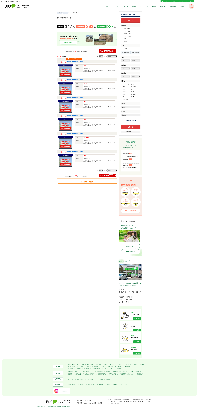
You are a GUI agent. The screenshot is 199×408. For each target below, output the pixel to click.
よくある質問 (118, 368)
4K (124, 96)
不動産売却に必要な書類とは (75, 375)
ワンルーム (126, 84)
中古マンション (127, 36)
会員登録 (96, 366)
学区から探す (80, 364)
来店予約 (110, 366)
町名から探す (90, 364)
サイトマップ (123, 384)
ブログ (94, 384)
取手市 (112, 364)
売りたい (134, 6)
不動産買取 (78, 373)
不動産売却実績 (117, 371)
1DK (124, 86)
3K (133, 91)
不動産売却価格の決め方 (127, 375)
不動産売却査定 (99, 371)
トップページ (108, 6)
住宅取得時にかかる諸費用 (74, 368)
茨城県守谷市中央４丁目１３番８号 (130, 292)
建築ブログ (108, 379)
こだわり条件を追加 (130, 120)
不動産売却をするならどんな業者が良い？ (108, 375)
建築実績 (90, 379)
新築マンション (127, 33)
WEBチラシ (88, 366)
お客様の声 (163, 6)
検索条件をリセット (130, 131)
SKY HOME (71, 379)
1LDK (134, 86)
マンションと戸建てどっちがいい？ (92, 368)
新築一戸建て (126, 28)
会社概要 (182, 6)
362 (91, 26)
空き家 (85, 373)
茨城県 (125, 48)
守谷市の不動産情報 (49, 406)
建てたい (126, 6)
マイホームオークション (87, 371)
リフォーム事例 (99, 379)
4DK (134, 96)
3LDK (134, 94)
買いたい (117, 6)
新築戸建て (98, 364)
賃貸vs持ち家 (127, 366)
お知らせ (88, 384)
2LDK (124, 91)
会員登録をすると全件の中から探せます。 (76, 51)
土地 (124, 38)
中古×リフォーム (81, 379)
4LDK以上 (125, 99)
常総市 (135, 364)
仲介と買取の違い (102, 373)
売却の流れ (92, 373)
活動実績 (108, 371)
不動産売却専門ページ (130, 246)
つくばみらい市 (127, 364)
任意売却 (70, 373)
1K (133, 84)
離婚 (132, 371)
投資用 (125, 41)
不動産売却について (73, 371)
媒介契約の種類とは (90, 375)
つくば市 (118, 364)
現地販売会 (80, 366)
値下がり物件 (71, 366)
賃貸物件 (154, 6)
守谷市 (106, 364)
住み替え (125, 371)
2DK (134, 89)
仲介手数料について (138, 373)
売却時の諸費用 (113, 373)
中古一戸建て (126, 31)
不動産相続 (138, 371)
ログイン (103, 366)
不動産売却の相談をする (131, 251)
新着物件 (142, 364)
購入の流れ (118, 366)
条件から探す (71, 364)
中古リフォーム (144, 6)
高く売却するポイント (125, 373)
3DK (124, 94)
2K (124, 89)
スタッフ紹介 (173, 6)
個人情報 (108, 384)
